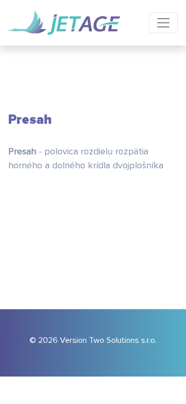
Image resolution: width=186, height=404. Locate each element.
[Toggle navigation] (163, 22)
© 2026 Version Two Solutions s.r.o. (93, 340)
